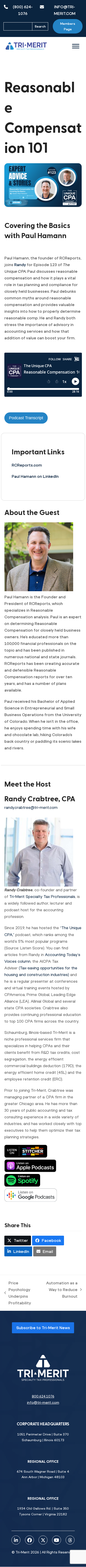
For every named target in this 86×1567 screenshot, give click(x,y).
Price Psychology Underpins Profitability (17, 1292)
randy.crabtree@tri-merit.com (31, 807)
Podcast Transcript (26, 418)
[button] (17, 1241)
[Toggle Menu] (75, 46)
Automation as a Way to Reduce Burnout (61, 1290)
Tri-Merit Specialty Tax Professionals (42, 896)
